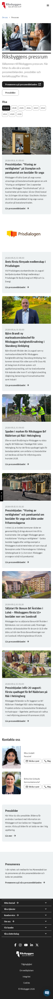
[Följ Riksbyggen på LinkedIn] (31, 945)
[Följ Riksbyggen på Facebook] (15, 945)
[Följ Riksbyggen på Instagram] (20, 945)
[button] (46, 992)
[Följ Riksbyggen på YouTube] (26, 945)
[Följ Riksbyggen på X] (37, 945)
